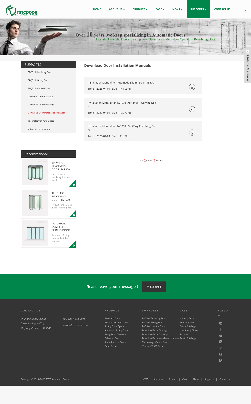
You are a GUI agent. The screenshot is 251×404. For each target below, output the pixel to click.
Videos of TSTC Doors (39, 128)
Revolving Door (112, 318)
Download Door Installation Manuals (46, 112)
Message (154, 286)
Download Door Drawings (41, 104)
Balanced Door (112, 338)
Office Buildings (188, 326)
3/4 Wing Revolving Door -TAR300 (61, 166)
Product (173, 379)
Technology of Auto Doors (41, 120)
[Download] (192, 87)
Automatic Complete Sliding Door (61, 227)
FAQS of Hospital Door (39, 88)
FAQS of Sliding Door (38, 80)
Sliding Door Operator (116, 326)
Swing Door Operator (115, 334)
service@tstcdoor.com (75, 325)
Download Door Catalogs (40, 96)
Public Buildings (188, 338)
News (196, 379)
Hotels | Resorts (188, 318)
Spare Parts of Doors (115, 342)
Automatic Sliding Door (116, 330)
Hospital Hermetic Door (117, 322)
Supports (209, 379)
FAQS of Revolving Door (40, 72)
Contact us (224, 379)
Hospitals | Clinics (189, 330)
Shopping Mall (187, 322)
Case (184, 379)
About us (158, 379)
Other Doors (111, 346)
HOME (145, 379)
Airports (184, 334)
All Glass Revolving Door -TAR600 (61, 196)
